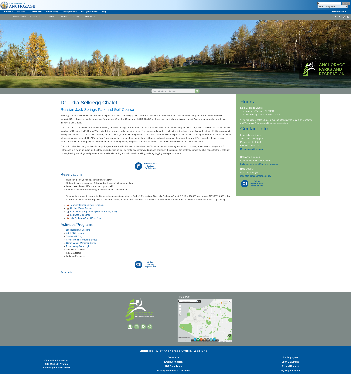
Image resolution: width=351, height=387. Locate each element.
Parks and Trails (19, 17)
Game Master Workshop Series (81, 243)
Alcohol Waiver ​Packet (81, 208)
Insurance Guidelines (80, 215)
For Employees (290, 357)
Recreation (35, 17)
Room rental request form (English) (87, 205)
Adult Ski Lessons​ (75, 233)
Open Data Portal (290, 362)
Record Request (290, 366)
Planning (75, 17)
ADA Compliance (173, 366)
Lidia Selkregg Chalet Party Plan (85, 218)
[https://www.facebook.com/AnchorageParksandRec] (336, 17)
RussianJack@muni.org (252, 149)
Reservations (49, 17)
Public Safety (52, 11)
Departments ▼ (339, 11)
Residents (8, 11)
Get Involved (89, 17)
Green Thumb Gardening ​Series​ (81, 240)
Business (21, 11)
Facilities (63, 17)
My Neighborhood (290, 371)
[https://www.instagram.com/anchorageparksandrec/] (344, 17)
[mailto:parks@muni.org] (348, 17)
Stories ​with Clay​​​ (74, 236)
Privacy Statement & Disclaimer (173, 371)
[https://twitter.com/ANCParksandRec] (340, 17)
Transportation (70, 11)
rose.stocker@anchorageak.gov (255, 176)
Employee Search (173, 362)
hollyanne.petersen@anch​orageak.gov (259, 164)
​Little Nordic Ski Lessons (78, 230)
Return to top (67, 272)
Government (36, 11)
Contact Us (173, 357)
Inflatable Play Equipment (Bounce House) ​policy (93, 211)
